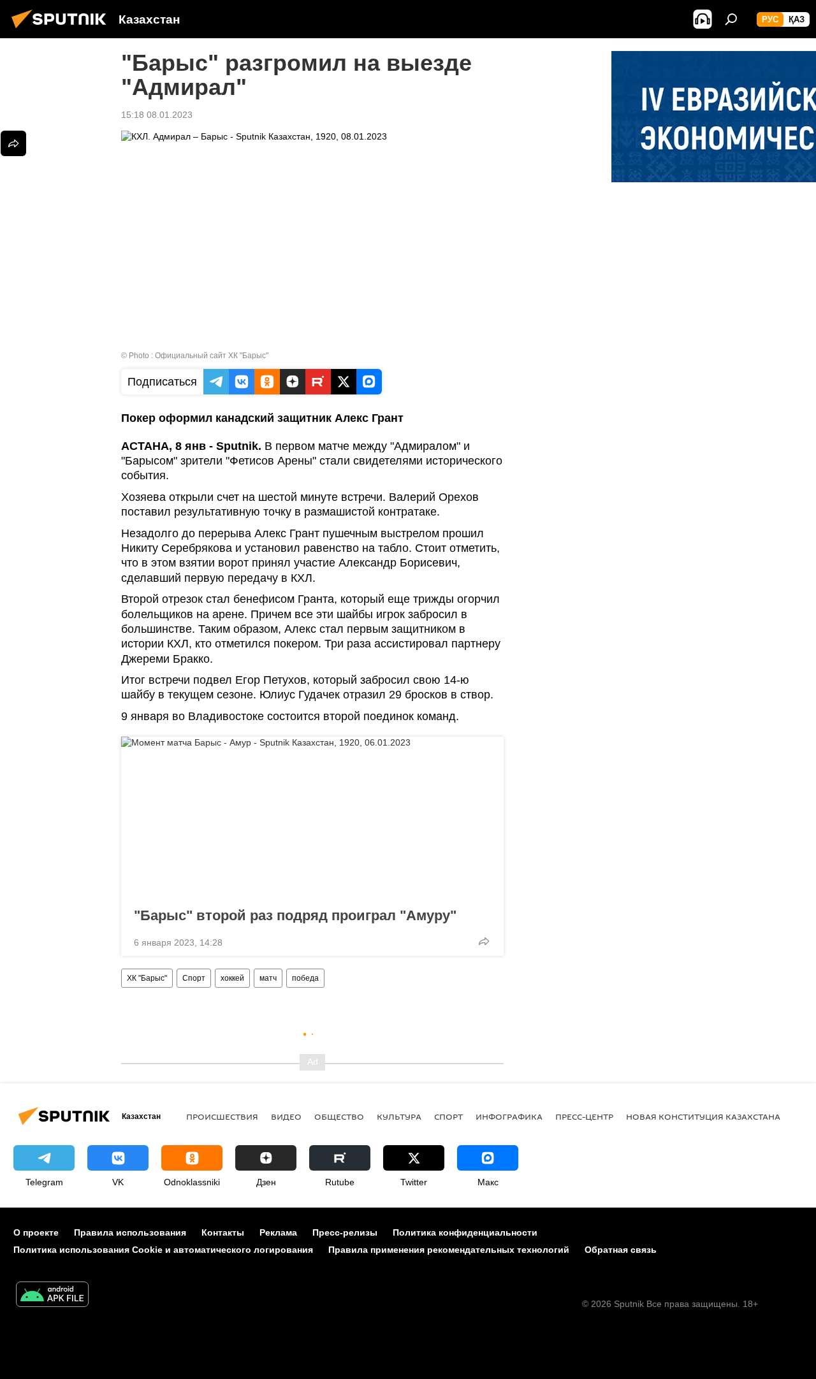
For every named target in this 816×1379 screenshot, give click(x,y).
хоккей (232, 978)
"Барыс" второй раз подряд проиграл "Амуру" (295, 915)
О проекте (36, 1232)
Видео (286, 1116)
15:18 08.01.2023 (157, 115)
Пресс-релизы (344, 1232)
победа (305, 978)
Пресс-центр (584, 1116)
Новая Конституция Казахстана (703, 1116)
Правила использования (130, 1232)
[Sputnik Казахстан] (62, 30)
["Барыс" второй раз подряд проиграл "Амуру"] (312, 818)
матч (268, 978)
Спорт (193, 978)
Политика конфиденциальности (465, 1232)
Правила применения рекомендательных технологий (448, 1250)
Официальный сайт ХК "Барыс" (211, 355)
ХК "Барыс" (147, 978)
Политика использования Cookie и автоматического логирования (163, 1250)
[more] (484, 941)
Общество (339, 1116)
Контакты (222, 1232)
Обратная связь (621, 1250)
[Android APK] (52, 1296)
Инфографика (509, 1116)
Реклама (278, 1232)
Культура (399, 1116)
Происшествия (222, 1116)
